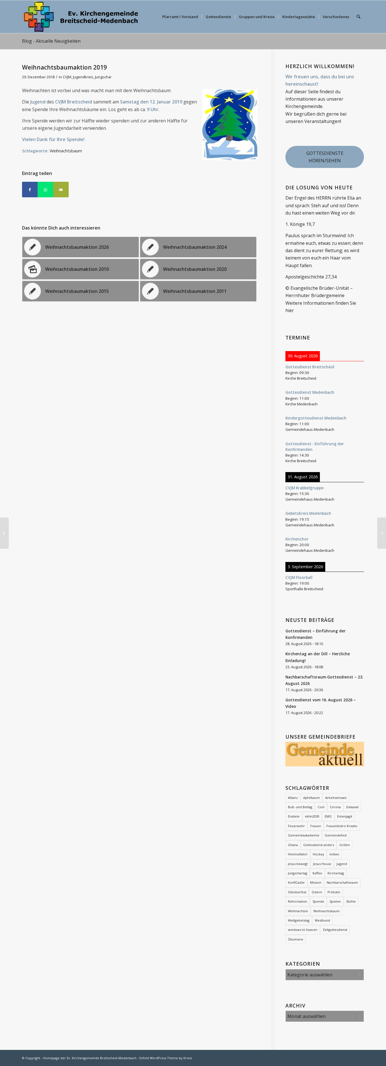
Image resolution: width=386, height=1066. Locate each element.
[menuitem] (180, 16)
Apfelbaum (311, 797)
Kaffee (317, 873)
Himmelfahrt (297, 854)
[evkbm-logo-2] (80, 16)
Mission (315, 882)
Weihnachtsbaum (66, 150)
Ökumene (295, 939)
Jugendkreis (83, 76)
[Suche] (358, 16)
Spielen (335, 901)
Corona (335, 807)
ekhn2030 (312, 816)
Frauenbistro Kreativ (341, 826)
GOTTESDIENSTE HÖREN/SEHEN (324, 157)
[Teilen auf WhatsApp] (45, 189)
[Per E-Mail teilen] (61, 189)
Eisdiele (294, 816)
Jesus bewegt (298, 864)
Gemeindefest (336, 835)
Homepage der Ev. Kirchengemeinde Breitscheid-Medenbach (89, 1058)
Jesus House (322, 864)
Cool (321, 807)
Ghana (293, 845)
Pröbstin (334, 892)
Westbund (322, 920)
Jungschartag (297, 873)
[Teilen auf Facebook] (30, 189)
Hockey (318, 854)
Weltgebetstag (298, 920)
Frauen (315, 826)
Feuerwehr (296, 826)
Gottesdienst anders (318, 845)
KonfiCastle (296, 882)
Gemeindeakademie (303, 835)
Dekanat (352, 807)
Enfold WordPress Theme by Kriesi (165, 1058)
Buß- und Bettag (300, 807)
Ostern (317, 892)
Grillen (344, 845)
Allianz (293, 797)
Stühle (351, 901)
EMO (328, 816)
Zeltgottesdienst (335, 929)
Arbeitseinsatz (336, 797)
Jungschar (103, 76)
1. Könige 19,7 (300, 224)
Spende (318, 901)
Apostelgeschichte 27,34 (311, 277)
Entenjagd (344, 816)
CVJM (67, 76)
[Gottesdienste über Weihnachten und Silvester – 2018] (4, 533)
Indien (334, 854)
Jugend (342, 864)
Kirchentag (336, 873)
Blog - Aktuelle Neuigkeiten (51, 41)
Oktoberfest (297, 892)
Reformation (297, 901)
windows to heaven (302, 929)
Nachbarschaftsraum (342, 882)
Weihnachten (298, 911)
